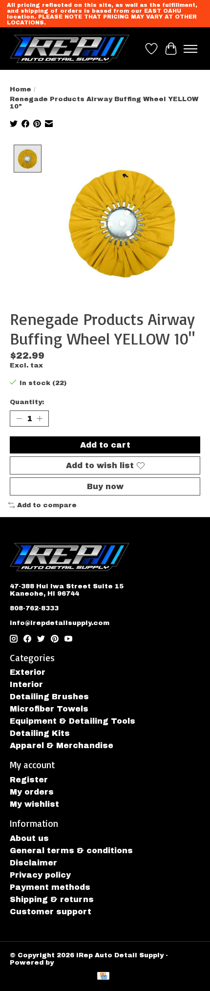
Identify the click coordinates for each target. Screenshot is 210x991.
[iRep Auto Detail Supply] (69, 48)
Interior (26, 684)
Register (29, 780)
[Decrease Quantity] (19, 418)
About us (29, 838)
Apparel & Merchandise (61, 745)
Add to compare (47, 505)
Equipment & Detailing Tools (72, 721)
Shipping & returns (52, 899)
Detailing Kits (40, 733)
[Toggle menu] (190, 49)
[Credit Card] (103, 976)
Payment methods (50, 887)
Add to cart (105, 445)
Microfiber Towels (49, 709)
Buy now (105, 486)
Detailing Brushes (49, 696)
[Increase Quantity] (39, 418)
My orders (32, 792)
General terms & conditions (71, 850)
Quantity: (27, 402)
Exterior (27, 672)
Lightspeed (77, 962)
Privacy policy (40, 875)
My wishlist (34, 804)
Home (20, 89)
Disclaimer (33, 863)
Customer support (50, 911)
